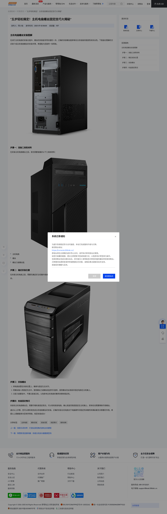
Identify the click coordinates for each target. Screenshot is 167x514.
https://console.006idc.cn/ (63, 250)
